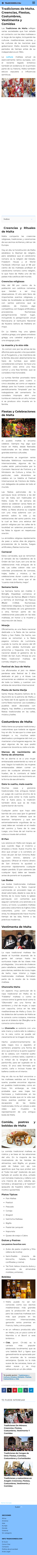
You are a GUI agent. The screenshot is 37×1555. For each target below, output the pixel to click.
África (4, 1518)
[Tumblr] (25, 1390)
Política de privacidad (10, 1549)
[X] (9, 1390)
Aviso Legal (6, 1551)
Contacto (5, 1547)
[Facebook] (4, 1390)
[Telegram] (31, 1390)
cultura (9, 57)
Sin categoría (7, 1533)
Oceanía (5, 1530)
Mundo (4, 1528)
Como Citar (6, 1544)
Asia (3, 1523)
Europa (4, 1526)
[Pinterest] (14, 1390)
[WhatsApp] (20, 1390)
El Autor (5, 1542)
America (5, 1521)
